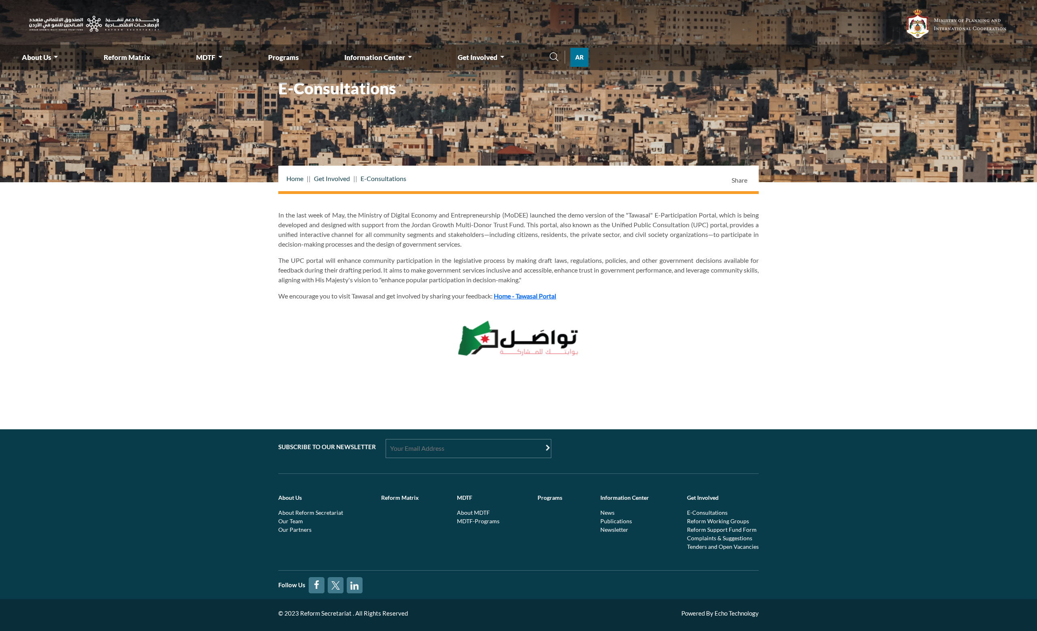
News (607, 512)
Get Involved (332, 178)
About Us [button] (37, 57)
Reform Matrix (127, 57)
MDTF (464, 497)
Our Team (290, 521)
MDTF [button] (206, 57)
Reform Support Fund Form (722, 529)
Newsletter (614, 529)
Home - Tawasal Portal (525, 296)
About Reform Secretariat (310, 512)
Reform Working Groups (718, 521)
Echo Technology (737, 613)
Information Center (624, 497)
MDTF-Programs (478, 521)
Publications (616, 521)
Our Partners (295, 529)
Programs (283, 57)
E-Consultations (383, 178)
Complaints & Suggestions (719, 538)
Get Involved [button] (478, 57)
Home (294, 178)
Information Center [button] (375, 57)
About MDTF (473, 512)
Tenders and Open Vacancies (723, 546)
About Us (290, 497)
